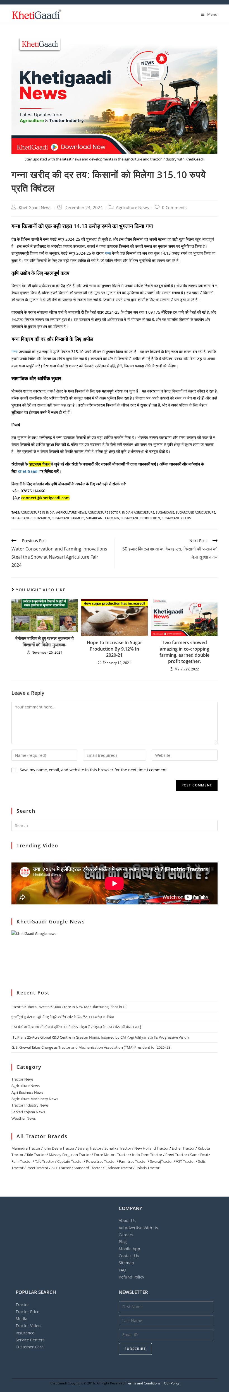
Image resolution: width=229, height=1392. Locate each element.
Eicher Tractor (183, 1148)
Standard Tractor (88, 1167)
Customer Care (30, 1347)
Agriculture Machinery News (34, 1098)
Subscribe (135, 1348)
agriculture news (71, 512)
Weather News (23, 1118)
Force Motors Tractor (111, 1154)
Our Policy (172, 1383)
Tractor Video (28, 1325)
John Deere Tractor (59, 1148)
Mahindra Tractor (25, 1148)
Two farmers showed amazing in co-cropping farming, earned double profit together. (184, 651)
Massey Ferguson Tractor (70, 1154)
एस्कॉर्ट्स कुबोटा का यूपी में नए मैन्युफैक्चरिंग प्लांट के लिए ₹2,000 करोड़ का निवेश (62, 1016)
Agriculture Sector (104, 512)
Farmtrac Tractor (133, 1161)
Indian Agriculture (138, 512)
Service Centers (30, 1340)
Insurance (25, 1333)
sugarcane (165, 512)
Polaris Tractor (147, 1167)
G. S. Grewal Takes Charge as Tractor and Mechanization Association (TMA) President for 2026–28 (90, 1047)
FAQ (122, 1270)
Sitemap (126, 1262)
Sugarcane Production (140, 518)
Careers (126, 1234)
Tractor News (22, 1079)
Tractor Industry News (30, 1105)
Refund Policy (131, 1277)
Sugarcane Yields (176, 518)
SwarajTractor (161, 1161)
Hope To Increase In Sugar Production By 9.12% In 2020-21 (114, 648)
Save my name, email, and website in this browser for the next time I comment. (94, 769)
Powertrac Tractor (101, 1161)
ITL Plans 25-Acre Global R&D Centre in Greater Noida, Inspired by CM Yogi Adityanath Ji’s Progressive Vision (100, 1037)
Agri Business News (27, 1092)
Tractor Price (27, 1311)
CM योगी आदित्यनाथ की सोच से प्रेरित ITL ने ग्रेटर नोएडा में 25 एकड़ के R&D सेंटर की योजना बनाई (76, 1026)
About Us (127, 1220)
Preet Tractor (176, 1154)
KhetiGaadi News (35, 207)
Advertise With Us (138, 1227)
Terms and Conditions (143, 1383)
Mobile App (129, 1248)
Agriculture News (132, 207)
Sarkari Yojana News (28, 1111)
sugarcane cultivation (30, 518)
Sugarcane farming (102, 518)
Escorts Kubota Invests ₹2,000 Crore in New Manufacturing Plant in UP (69, 1006)
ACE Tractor (61, 1167)
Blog (123, 1241)
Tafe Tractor (36, 1154)
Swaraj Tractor (89, 1148)
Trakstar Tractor (119, 1167)
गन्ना (108, 253)
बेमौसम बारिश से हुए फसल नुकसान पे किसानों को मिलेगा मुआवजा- (44, 641)
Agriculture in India (37, 512)
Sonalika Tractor (117, 1148)
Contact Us (129, 1255)
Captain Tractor (70, 1161)
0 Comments (174, 207)
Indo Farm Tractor (147, 1154)
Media (21, 1318)
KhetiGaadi (29, 471)
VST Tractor (185, 1161)
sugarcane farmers (68, 518)
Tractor (22, 1304)
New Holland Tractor (151, 1148)
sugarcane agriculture (195, 512)
